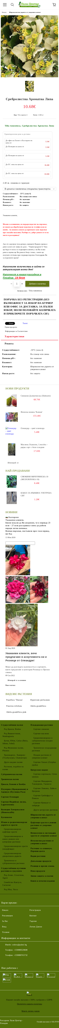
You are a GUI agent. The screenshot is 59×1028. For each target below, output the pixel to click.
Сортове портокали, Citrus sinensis (44, 775)
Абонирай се (13, 463)
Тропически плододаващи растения (44, 749)
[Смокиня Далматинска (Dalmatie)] (11, 401)
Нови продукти (38, 871)
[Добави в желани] (52, 214)
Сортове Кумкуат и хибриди (41, 804)
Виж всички (10, 685)
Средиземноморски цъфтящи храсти (11, 830)
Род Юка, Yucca (11, 889)
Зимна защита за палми (42, 876)
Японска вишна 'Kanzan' (32, 412)
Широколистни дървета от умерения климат (25, 12)
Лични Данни (36, 927)
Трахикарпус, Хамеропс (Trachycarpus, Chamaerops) (14, 756)
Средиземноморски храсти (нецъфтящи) (15, 847)
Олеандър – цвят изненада (32, 428)
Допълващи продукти (41, 861)
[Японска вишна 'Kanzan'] (11, 417)
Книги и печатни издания (43, 881)
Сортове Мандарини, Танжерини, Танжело (42, 782)
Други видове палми (13, 762)
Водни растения (38, 856)
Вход (4, 927)
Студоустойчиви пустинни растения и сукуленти (13, 869)
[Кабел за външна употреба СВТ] (11, 498)
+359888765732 (20, 955)
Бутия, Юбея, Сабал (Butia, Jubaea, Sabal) (15, 742)
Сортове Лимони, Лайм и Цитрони (44, 789)
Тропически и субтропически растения (13, 862)
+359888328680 (20, 950)
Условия (5, 932)
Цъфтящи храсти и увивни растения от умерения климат (43, 825)
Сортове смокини (41, 729)
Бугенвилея (6, 817)
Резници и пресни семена (42, 866)
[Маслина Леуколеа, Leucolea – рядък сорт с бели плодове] (11, 449)
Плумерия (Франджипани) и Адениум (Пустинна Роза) (14, 790)
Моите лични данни (31, 1011)
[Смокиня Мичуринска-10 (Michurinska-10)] (11, 481)
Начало (4, 12)
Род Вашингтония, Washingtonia (11, 735)
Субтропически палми (11, 774)
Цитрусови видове (39, 770)
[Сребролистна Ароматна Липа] (29, 77)
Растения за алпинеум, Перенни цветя (41, 849)
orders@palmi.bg (19, 945)
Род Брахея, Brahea (12, 729)
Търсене (33, 921)
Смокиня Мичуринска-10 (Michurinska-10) (34, 478)
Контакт (33, 916)
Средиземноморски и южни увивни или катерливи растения (12, 839)
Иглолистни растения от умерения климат (42, 842)
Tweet (25, 323)
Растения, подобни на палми (13, 768)
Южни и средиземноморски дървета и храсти (14, 823)
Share (11, 323)
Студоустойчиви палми (12, 725)
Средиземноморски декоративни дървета (11, 854)
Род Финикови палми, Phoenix (13, 749)
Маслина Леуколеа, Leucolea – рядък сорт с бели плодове (34, 446)
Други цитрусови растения (45, 810)
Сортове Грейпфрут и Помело (42, 797)
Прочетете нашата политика (29, 1004)
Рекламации (7, 916)
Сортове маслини (41, 734)
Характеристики (14, 336)
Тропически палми (10, 779)
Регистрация (35, 910)
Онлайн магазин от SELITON (48, 1022)
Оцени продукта (11, 327)
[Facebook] (5, 961)
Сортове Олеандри (10, 797)
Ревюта (9, 343)
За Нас (5, 921)
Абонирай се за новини (16, 680)
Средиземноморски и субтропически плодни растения (42, 741)
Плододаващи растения (42, 725)
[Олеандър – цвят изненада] (11, 433)
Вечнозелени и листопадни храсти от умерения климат (44, 834)
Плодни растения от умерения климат (41, 756)
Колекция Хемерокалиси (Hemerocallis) (12, 811)
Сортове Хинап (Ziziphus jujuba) (44, 763)
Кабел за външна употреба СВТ (36, 494)
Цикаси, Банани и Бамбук (13, 784)
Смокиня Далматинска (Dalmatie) (36, 396)
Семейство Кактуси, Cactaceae (12, 883)
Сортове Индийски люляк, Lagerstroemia (13, 803)
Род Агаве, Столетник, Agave (13, 876)
